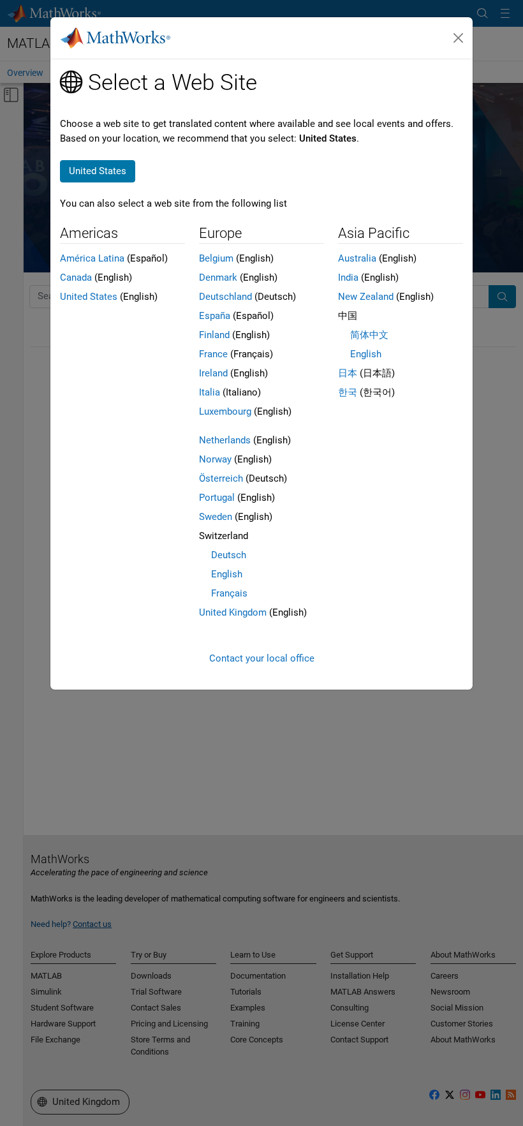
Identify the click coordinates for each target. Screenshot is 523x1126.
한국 (347, 392)
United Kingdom (233, 612)
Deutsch (228, 555)
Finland (214, 335)
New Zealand (366, 296)
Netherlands (225, 440)
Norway (215, 459)
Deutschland (225, 296)
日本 (347, 373)
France (213, 354)
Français (229, 593)
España (214, 316)
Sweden (215, 516)
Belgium (216, 258)
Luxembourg (225, 411)
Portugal (217, 497)
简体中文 (369, 335)
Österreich (221, 478)
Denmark (218, 277)
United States (88, 296)
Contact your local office (261, 658)
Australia (357, 258)
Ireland (213, 373)
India (348, 277)
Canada (76, 277)
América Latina (92, 258)
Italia (209, 392)
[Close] (458, 38)
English (226, 574)
